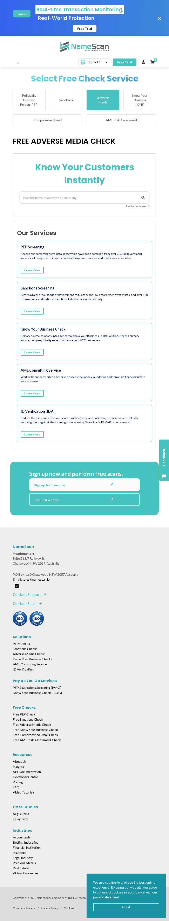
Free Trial (84, 28)
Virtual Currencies (25, 873)
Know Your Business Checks (32, 659)
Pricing (18, 782)
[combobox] (94, 62)
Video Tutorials (24, 792)
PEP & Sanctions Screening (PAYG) (37, 687)
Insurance (19, 852)
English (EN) (94, 62)
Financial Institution (27, 847)
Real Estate (21, 868)
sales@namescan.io (36, 579)
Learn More (32, 270)
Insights (18, 766)
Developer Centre (25, 777)
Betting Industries (25, 842)
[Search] (143, 197)
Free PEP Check (24, 714)
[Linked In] (17, 586)
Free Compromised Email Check (35, 735)
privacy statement (106, 897)
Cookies (69, 908)
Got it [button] (126, 907)
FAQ (16, 787)
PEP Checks (21, 643)
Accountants (22, 837)
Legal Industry (23, 858)
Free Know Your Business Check (35, 730)
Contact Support (27, 594)
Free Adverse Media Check (32, 724)
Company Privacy (24, 908)
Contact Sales (25, 603)
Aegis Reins (21, 814)
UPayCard (20, 819)
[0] (152, 62)
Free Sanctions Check (28, 719)
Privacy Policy (49, 908)
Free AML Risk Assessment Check (37, 740)
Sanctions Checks (25, 649)
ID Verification (23, 669)
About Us (19, 761)
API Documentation (27, 772)
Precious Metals (24, 863)
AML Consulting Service (30, 664)
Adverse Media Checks (29, 654)
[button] (121, 897)
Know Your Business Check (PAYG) (37, 693)
